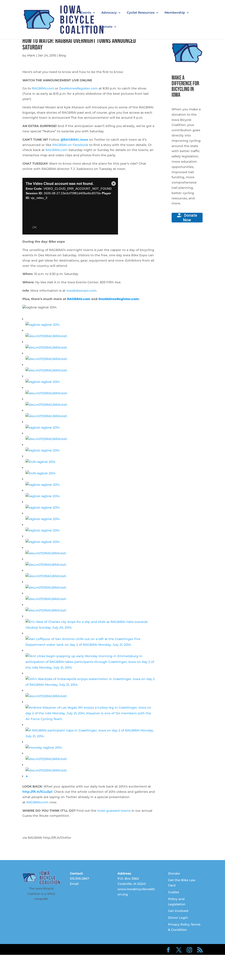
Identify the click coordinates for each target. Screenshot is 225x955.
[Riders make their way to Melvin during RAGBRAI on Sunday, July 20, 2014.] (45, 576)
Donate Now (190, 217)
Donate (106, 27)
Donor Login (178, 918)
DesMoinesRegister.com (78, 88)
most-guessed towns (114, 811)
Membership (175, 13)
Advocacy (109, 13)
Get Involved (178, 911)
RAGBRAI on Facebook (70, 145)
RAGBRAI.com (43, 88)
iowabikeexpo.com (81, 291)
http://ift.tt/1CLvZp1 (37, 792)
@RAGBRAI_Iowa (74, 140)
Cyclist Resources (140, 13)
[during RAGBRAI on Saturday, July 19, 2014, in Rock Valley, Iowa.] (46, 416)
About (85, 27)
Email (74, 884)
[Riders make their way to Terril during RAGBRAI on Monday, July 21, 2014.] (46, 759)
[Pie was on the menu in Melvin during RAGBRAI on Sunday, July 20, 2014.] (45, 599)
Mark (31, 55)
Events (85, 13)
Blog (62, 55)
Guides (173, 892)
